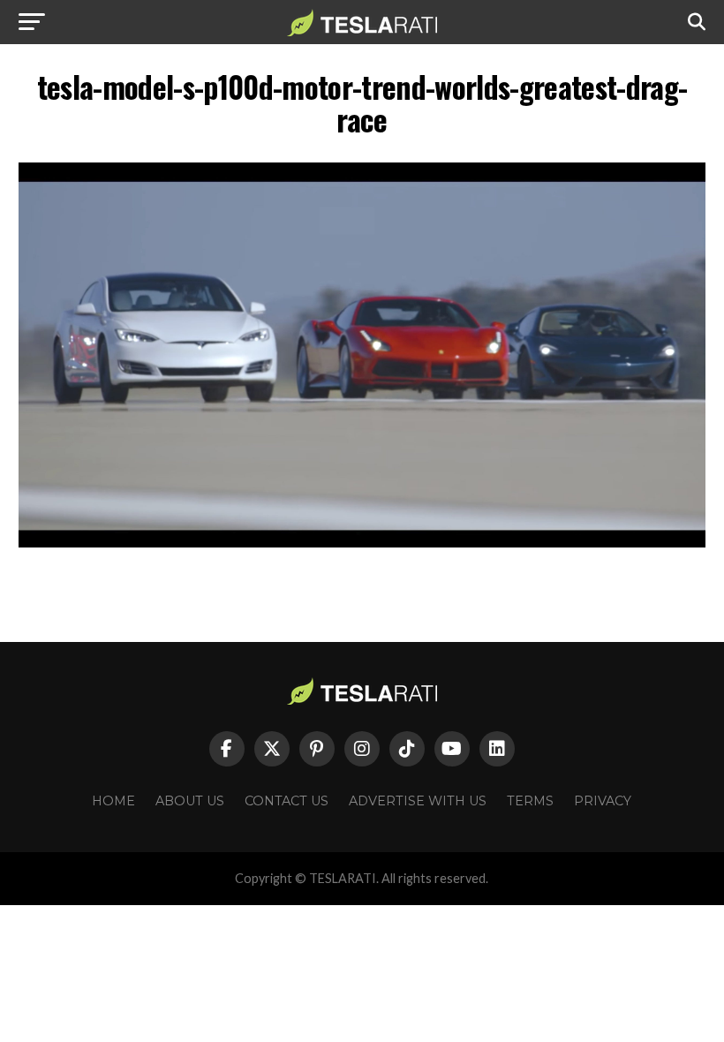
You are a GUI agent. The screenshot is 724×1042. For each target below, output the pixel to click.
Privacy (602, 801)
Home (113, 801)
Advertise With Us (417, 801)
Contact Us (286, 801)
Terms (530, 801)
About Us (189, 801)
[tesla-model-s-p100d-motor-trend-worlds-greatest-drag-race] (362, 542)
